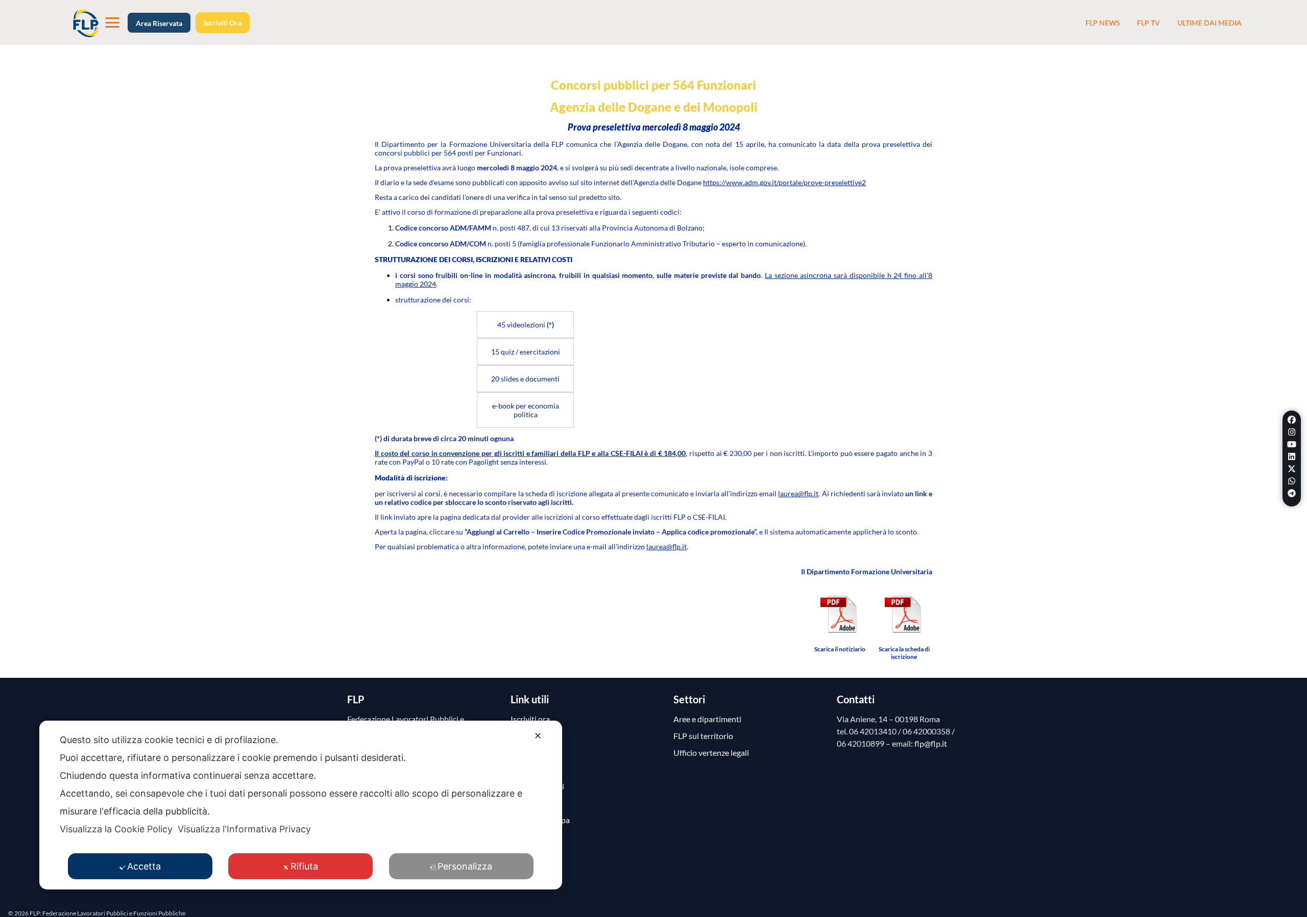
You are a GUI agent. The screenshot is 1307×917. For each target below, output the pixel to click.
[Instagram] (1292, 432)
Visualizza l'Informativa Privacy (244, 829)
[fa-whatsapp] (1292, 481)
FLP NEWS (1102, 22)
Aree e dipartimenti (707, 719)
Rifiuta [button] (304, 866)
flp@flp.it (930, 743)
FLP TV (1148, 22)
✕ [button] (538, 735)
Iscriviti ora (530, 719)
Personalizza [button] (465, 866)
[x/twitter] (1292, 469)
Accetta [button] (144, 866)
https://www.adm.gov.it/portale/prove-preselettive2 (784, 182)
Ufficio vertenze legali (711, 752)
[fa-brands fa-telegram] (1292, 493)
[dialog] (300, 805)
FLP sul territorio (703, 736)
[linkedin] (1292, 456)
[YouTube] (1292, 444)
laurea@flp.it (798, 493)
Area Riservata (159, 23)
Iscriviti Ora (222, 22)
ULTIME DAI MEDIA (1209, 22)
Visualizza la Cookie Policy (116, 829)
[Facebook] (1292, 420)
